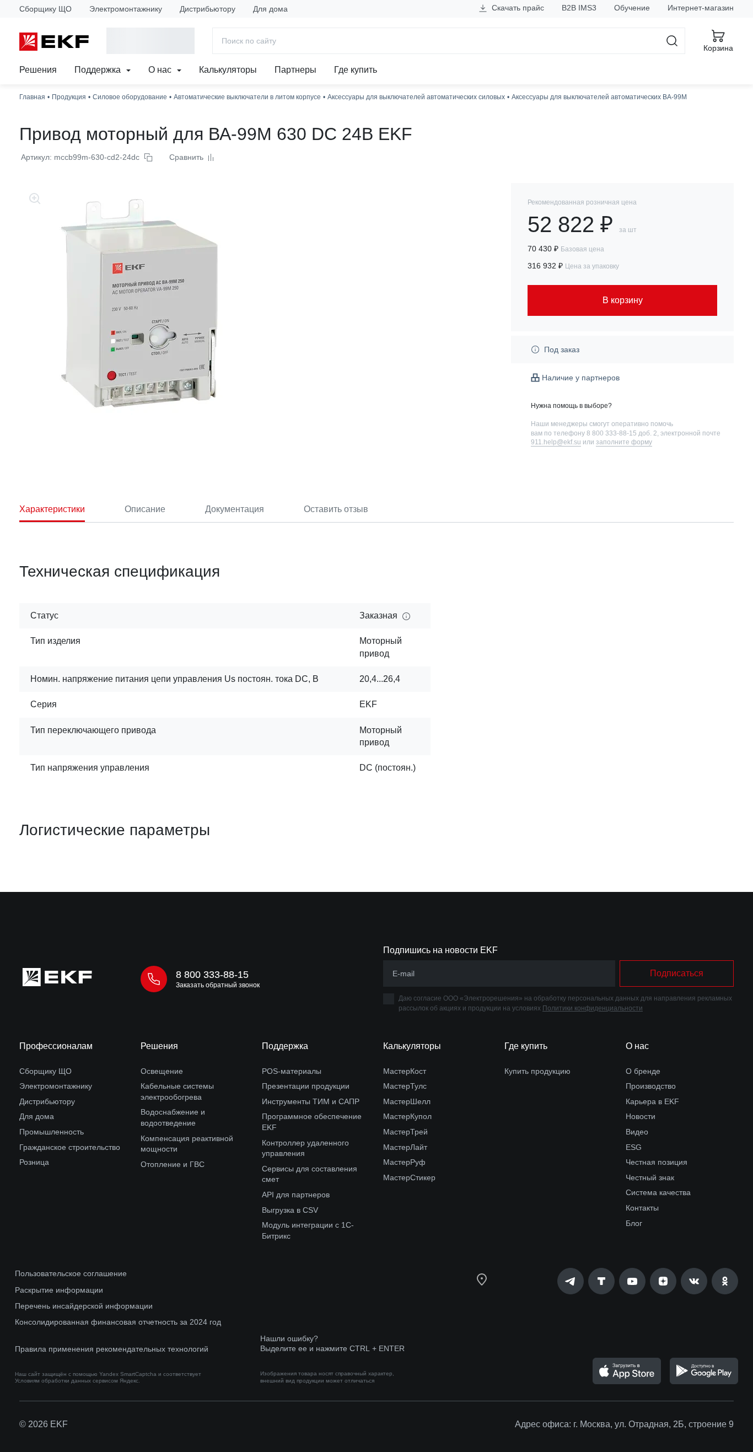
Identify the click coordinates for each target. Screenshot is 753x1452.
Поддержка (98, 69)
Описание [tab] (145, 509)
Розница (34, 1162)
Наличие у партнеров (581, 377)
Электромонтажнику (125, 8)
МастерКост (404, 1071)
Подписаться (676, 973)
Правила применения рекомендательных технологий (111, 1349)
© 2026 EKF (43, 1424)
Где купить (355, 69)
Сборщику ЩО (45, 8)
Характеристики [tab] (52, 509)
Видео (637, 1131)
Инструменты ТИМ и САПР (310, 1101)
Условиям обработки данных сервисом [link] (66, 1381)
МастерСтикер (409, 1177)
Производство (651, 1086)
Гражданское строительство (69, 1147)
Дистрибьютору (207, 8)
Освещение (162, 1071)
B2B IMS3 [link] (579, 7)
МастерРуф (404, 1162)
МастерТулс (405, 1086)
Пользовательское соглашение (71, 1273)
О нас (161, 69)
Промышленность (51, 1131)
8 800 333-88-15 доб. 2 (622, 433)
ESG (634, 1147)
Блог (634, 1223)
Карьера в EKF (652, 1101)
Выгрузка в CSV (290, 1210)
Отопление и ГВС (173, 1164)
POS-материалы (291, 1071)
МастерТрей (405, 1131)
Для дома (270, 8)
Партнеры (295, 69)
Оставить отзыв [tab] (336, 509)
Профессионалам (56, 1046)
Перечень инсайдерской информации (84, 1306)
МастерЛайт (405, 1147)
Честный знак (650, 1177)
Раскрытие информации (59, 1290)
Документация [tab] (234, 509)
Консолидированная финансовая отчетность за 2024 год (118, 1321)
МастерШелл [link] (407, 1101)
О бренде (643, 1071)
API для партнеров (296, 1194)
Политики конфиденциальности (592, 1008)
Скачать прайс (517, 7)
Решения (38, 69)
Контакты (642, 1207)
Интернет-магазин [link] (701, 7)
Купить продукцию (537, 1071)
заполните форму (624, 442)
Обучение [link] (632, 7)
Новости (640, 1116)
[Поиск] (672, 41)
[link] (570, 1281)
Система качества (658, 1192)
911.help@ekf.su (556, 442)
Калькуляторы (228, 69)
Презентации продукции (305, 1086)
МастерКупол (407, 1116)
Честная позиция (656, 1162)
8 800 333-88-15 (212, 974)
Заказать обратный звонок (218, 985)
